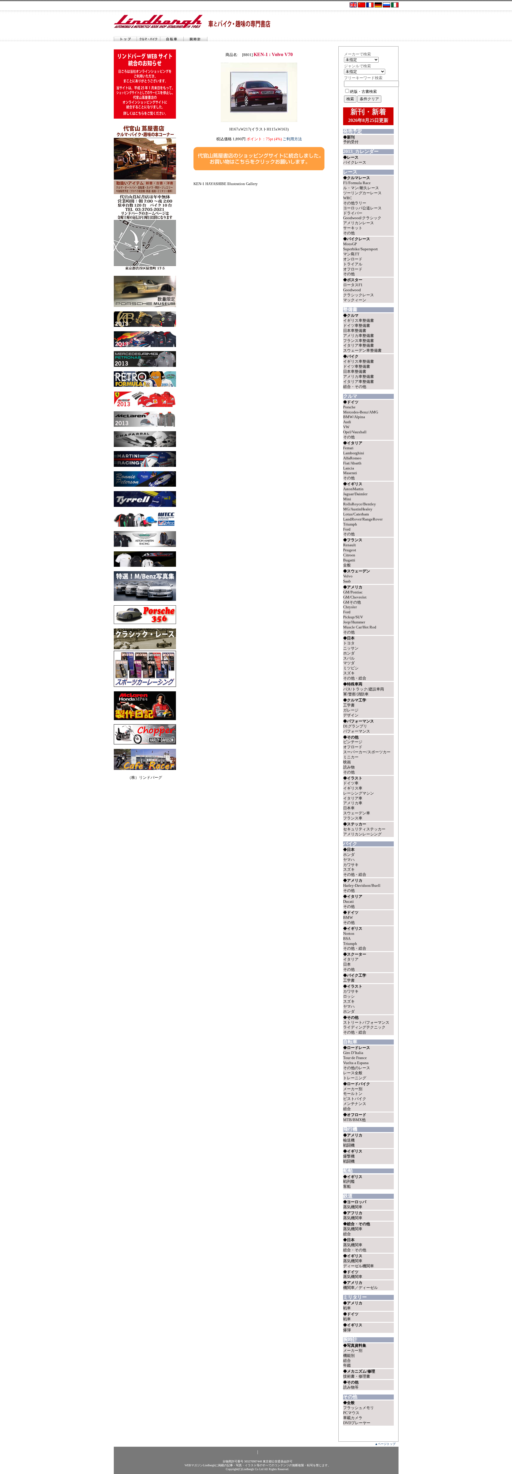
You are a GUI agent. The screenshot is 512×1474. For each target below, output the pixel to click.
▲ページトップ (385, 1444)
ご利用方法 (292, 139)
